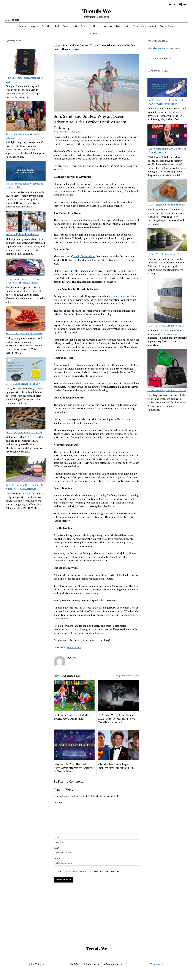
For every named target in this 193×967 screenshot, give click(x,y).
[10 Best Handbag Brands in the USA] (167, 369)
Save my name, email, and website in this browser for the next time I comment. (90, 871)
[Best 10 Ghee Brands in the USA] (26, 369)
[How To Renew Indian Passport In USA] (26, 62)
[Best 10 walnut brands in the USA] (26, 418)
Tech (57, 26)
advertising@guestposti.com (164, 48)
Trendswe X (156, 964)
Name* (56, 837)
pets (127, 26)
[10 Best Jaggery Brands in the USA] (167, 191)
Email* (56, 848)
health (22, 26)
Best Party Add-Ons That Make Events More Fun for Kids (72, 716)
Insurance (107, 26)
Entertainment (148, 26)
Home (96, 26)
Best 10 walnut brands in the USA (24, 432)
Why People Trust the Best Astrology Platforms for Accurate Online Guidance (74, 767)
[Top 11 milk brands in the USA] (26, 222)
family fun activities (84, 256)
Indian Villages (35, 964)
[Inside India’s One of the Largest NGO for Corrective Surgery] (167, 88)
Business (85, 26)
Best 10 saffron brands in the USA (24, 333)
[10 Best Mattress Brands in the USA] (164, 301)
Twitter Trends (167, 26)
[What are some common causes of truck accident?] (26, 171)
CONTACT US (97, 33)
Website (57, 858)
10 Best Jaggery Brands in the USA (166, 204)
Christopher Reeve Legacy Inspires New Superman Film (116, 765)
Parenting (46, 26)
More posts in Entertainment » (127, 676)
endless (98, 611)
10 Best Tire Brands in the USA (164, 254)
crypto (34, 26)
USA (75, 26)
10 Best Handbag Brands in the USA (166, 390)
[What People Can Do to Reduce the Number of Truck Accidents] (26, 469)
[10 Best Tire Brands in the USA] (167, 240)
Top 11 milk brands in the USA (22, 234)
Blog (135, 26)
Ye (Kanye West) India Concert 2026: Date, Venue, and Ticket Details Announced (117, 718)
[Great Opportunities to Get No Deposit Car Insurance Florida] (26, 267)
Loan (118, 26)
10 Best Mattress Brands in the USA (166, 325)
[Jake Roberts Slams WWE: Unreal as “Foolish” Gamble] (167, 135)
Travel (66, 26)
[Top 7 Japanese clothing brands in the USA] (26, 116)
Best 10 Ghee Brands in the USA (23, 383)
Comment (58, 802)
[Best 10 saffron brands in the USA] (26, 319)
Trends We (96, 11)
